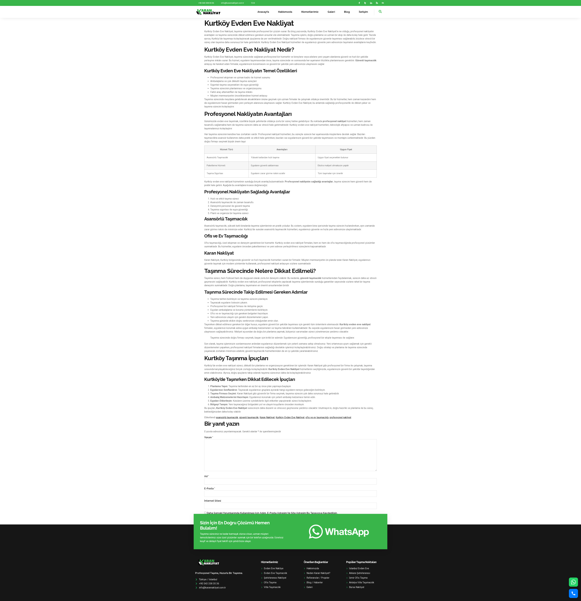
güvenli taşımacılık (249, 417)
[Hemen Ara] (573, 593)
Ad (206, 476)
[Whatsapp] (573, 582)
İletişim (363, 11)
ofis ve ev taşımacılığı (317, 417)
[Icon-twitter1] (365, 3)
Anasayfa (263, 11)
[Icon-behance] (383, 3)
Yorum (208, 437)
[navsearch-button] (378, 12)
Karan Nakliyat (267, 417)
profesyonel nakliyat (340, 417)
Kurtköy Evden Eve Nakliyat (290, 417)
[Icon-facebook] (359, 3)
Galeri (331, 11)
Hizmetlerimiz (309, 11)
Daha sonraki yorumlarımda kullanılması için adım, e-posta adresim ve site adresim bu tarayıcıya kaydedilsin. (272, 513)
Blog (347, 11)
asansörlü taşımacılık (227, 417)
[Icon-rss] (377, 3)
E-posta (209, 488)
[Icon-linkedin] (371, 3)
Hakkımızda (285, 11)
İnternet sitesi (212, 500)
